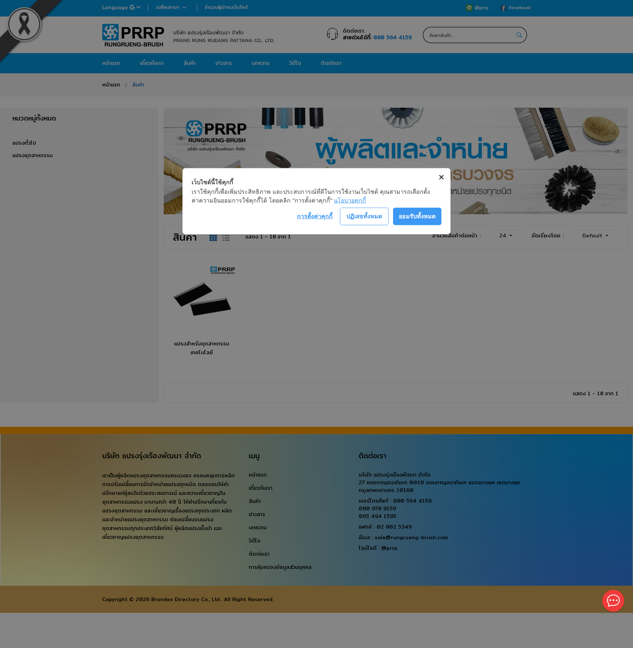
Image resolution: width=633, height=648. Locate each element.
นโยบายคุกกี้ (350, 200)
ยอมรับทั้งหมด (417, 216)
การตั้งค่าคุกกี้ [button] (315, 216)
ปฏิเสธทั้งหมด (364, 216)
